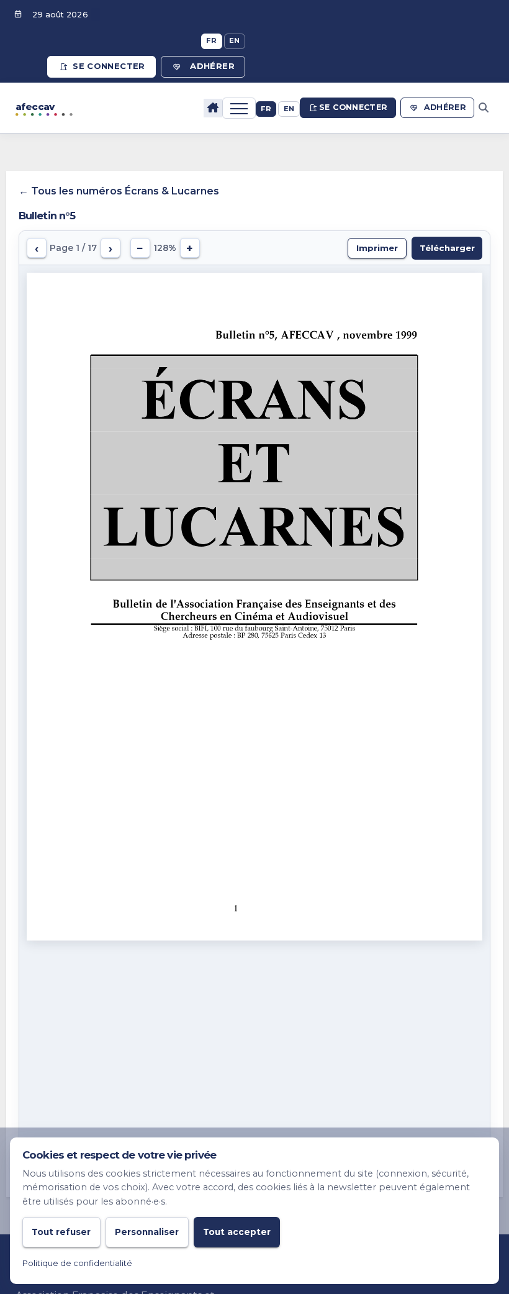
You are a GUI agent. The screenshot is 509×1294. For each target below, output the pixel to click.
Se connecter (109, 66)
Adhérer (212, 66)
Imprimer (377, 248)
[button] (484, 108)
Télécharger (447, 248)
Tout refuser (61, 1232)
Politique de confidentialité (77, 1263)
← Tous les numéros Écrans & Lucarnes (119, 191)
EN (234, 40)
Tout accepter (237, 1232)
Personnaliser (147, 1232)
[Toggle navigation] (239, 108)
